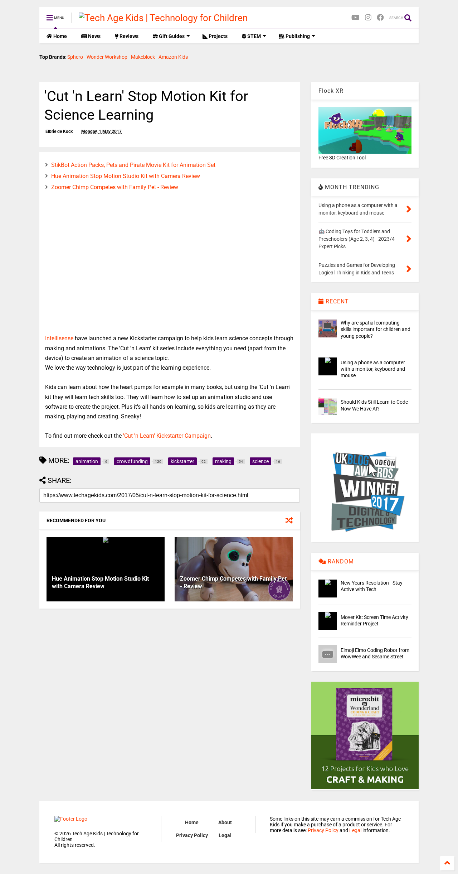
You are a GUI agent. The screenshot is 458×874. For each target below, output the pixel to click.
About (225, 822)
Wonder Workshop (107, 57)
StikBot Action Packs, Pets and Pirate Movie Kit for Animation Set (133, 165)
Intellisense (59, 338)
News (94, 36)
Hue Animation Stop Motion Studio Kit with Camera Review (125, 176)
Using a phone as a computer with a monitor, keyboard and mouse (373, 369)
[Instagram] (368, 18)
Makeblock (143, 57)
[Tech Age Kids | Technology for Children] (163, 18)
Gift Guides (171, 36)
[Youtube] (355, 18)
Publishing (297, 36)
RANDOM (340, 561)
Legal (225, 835)
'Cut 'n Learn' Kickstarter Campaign (167, 435)
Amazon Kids (173, 57)
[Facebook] (380, 18)
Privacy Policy (192, 835)
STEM (253, 36)
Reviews (128, 36)
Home (59, 36)
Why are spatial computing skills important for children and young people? (375, 329)
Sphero (75, 57)
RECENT (336, 301)
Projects (218, 36)
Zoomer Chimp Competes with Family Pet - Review (114, 187)
